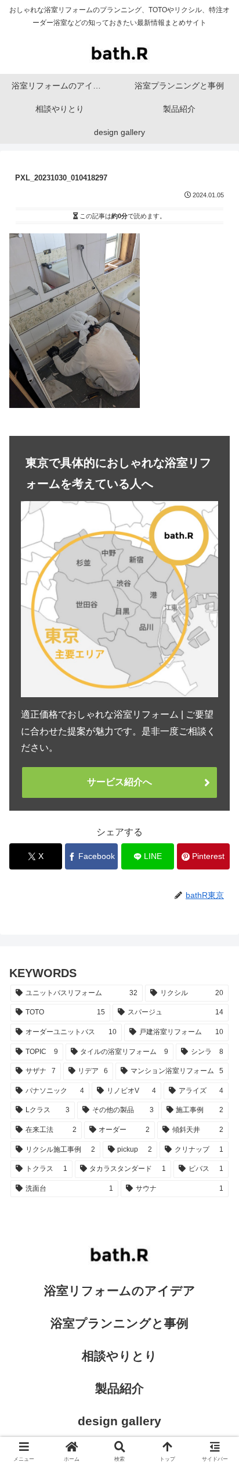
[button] (214, 1393)
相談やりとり (119, 1355)
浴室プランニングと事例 (119, 1323)
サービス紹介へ (119, 782)
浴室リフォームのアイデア (119, 1290)
